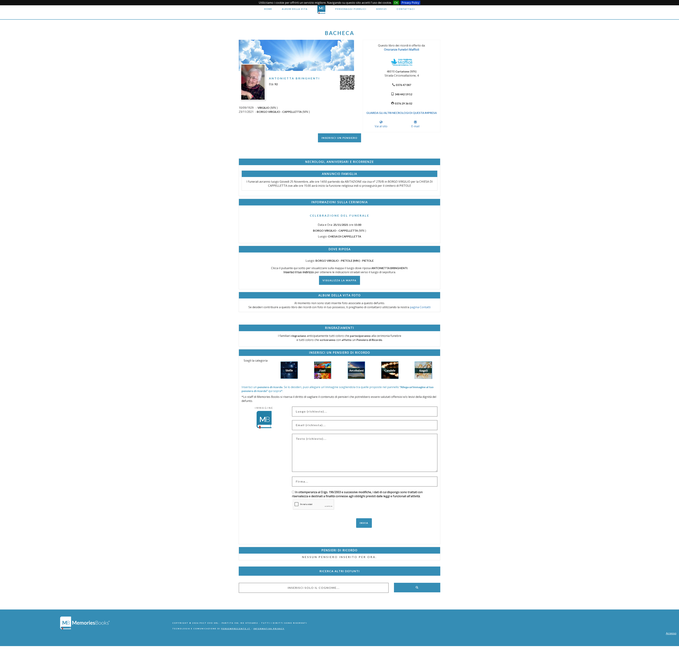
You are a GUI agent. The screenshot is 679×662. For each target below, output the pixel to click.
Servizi (381, 9)
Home (268, 9)
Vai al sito (381, 126)
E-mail (415, 126)
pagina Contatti (420, 307)
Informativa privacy (269, 629)
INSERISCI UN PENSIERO (339, 137)
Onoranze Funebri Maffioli (401, 49)
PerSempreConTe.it (235, 629)
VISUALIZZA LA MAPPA (339, 280)
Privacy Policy (410, 3)
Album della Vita (295, 9)
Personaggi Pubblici (350, 9)
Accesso (671, 633)
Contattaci (406, 9)
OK (396, 3)
